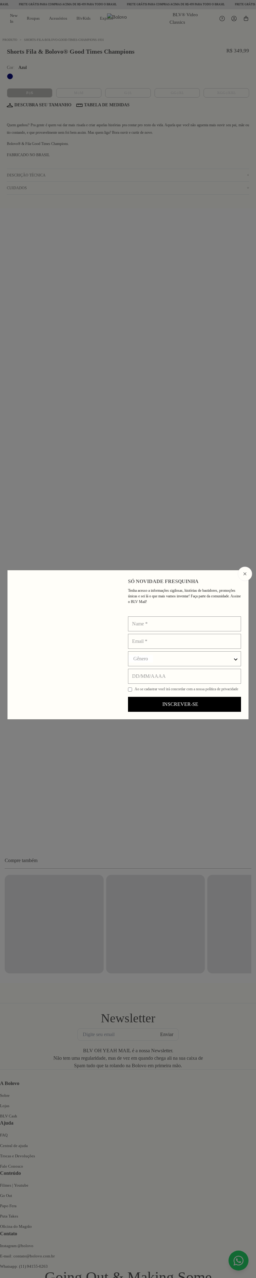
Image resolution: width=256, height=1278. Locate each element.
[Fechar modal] (245, 574)
